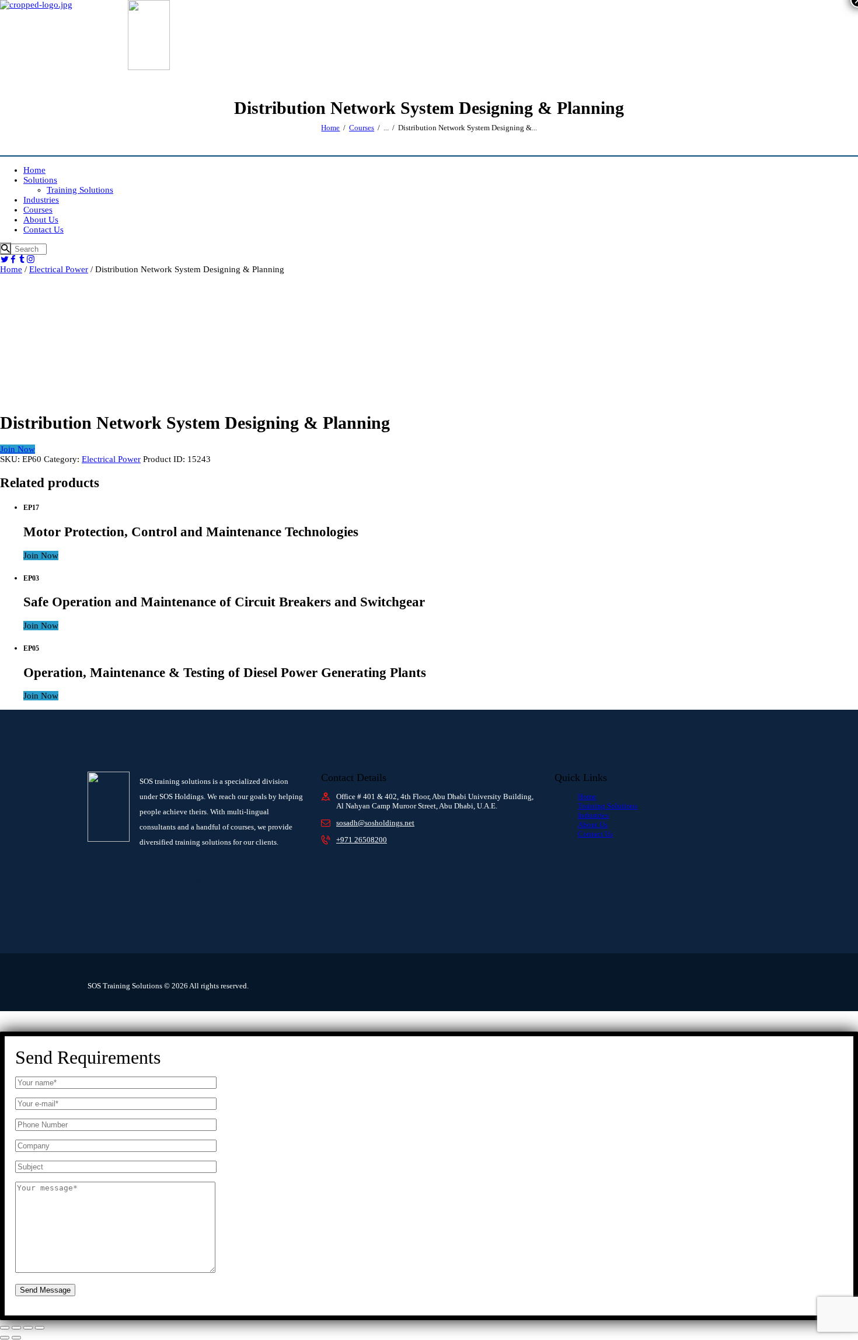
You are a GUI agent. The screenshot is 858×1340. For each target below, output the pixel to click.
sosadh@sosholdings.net (375, 822)
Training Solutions (607, 805)
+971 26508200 (361, 839)
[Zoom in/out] (4, 1327)
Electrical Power (58, 269)
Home (330, 127)
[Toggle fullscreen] (16, 1327)
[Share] (28, 1327)
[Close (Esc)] (39, 1327)
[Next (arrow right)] (16, 1337)
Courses (361, 127)
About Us (593, 824)
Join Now (17, 449)
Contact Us (595, 833)
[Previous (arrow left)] (4, 1337)
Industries (593, 815)
